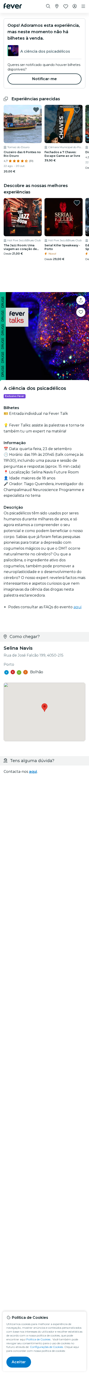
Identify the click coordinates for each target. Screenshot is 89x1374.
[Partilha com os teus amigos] (80, 300)
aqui (77, 607)
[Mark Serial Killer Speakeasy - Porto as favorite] (77, 203)
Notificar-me (44, 79)
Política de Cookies (38, 1339)
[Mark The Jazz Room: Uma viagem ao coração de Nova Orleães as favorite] (36, 203)
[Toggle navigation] (83, 6)
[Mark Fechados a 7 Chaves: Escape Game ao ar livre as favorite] (77, 110)
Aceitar (19, 1362)
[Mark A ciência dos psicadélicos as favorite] (80, 312)
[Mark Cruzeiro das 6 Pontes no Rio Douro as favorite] (36, 110)
